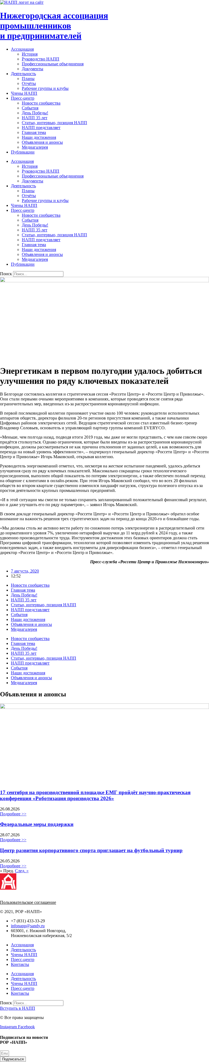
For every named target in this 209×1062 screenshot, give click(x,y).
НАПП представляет (41, 127)
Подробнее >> (13, 814)
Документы (32, 68)
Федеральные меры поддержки (36, 824)
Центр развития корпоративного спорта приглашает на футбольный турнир (91, 850)
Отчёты (29, 83)
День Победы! (35, 113)
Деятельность (23, 73)
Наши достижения (39, 137)
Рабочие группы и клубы (45, 88)
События (30, 108)
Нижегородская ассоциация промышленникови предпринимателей (54, 26)
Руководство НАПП (40, 59)
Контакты (20, 964)
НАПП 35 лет (34, 117)
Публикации (23, 152)
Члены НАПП (24, 93)
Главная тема (34, 132)
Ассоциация (22, 49)
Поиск (6, 273)
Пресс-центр (22, 98)
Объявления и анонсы (42, 142)
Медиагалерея (35, 147)
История (30, 54)
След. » (22, 870)
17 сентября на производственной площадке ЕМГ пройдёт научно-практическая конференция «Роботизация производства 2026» (95, 795)
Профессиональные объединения (53, 64)
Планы (28, 78)
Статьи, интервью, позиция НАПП (54, 122)
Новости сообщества (41, 103)
